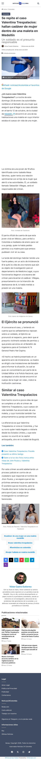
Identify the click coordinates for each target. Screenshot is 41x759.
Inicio (5, 9)
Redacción (5, 707)
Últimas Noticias (7, 734)
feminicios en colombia (21, 547)
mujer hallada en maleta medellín (21, 552)
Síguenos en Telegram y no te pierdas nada (17, 719)
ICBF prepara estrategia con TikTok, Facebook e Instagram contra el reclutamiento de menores (10, 634)
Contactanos (6, 695)
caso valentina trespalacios (20, 543)
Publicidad (5, 692)
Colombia (11, 9)
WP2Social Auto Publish (12, 758)
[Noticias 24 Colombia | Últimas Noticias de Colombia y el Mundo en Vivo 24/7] (20, 3)
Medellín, (8, 114)
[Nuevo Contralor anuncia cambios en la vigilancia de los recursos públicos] (11, 649)
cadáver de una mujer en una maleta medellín (20, 537)
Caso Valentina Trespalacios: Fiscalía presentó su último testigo (18, 452)
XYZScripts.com (31, 758)
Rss (3, 731)
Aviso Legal (6, 685)
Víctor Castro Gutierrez (11, 46)
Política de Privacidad (9, 688)
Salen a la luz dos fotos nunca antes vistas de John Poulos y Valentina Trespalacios (18, 461)
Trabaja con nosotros (9, 713)
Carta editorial (7, 710)
